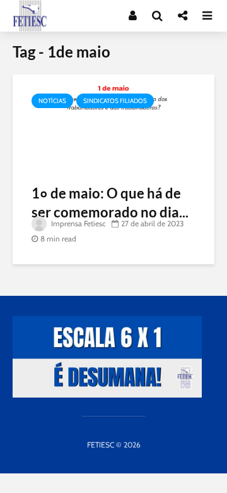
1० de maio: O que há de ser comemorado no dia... (110, 203)
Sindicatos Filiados (115, 101)
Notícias (52, 101)
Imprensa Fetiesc (77, 223)
